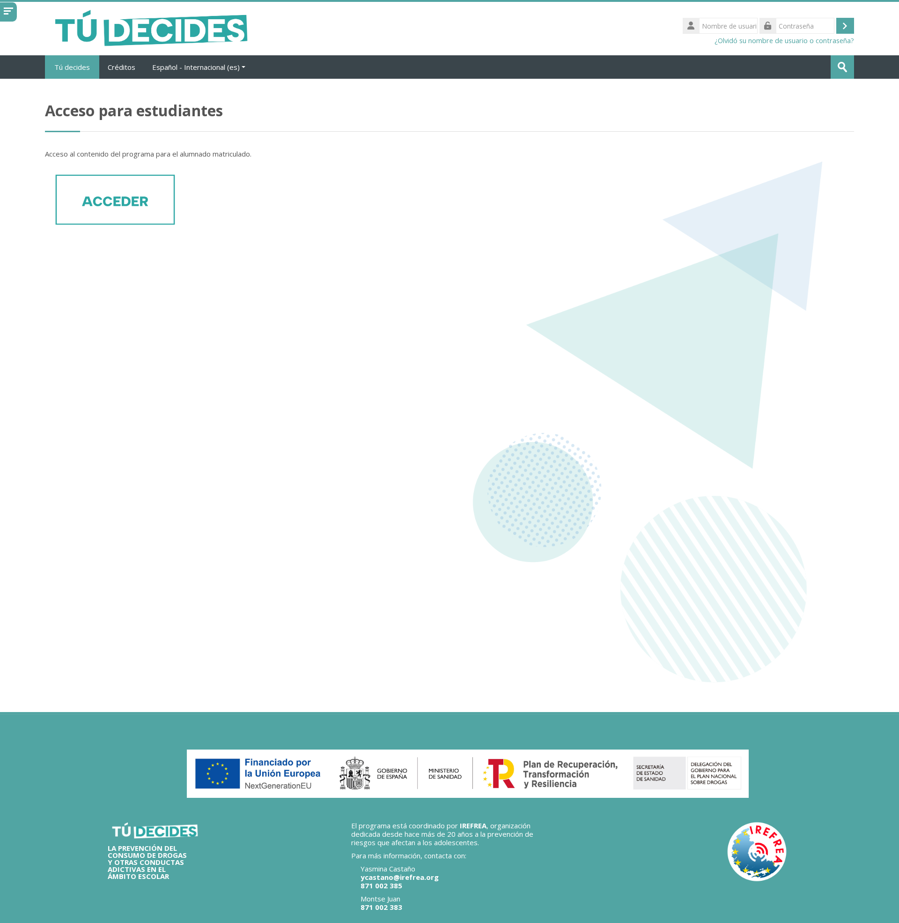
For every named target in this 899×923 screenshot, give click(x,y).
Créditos (121, 67)
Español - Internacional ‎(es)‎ (196, 67)
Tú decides (72, 67)
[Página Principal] (150, 27)
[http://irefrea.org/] (757, 851)
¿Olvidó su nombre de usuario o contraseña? (784, 40)
